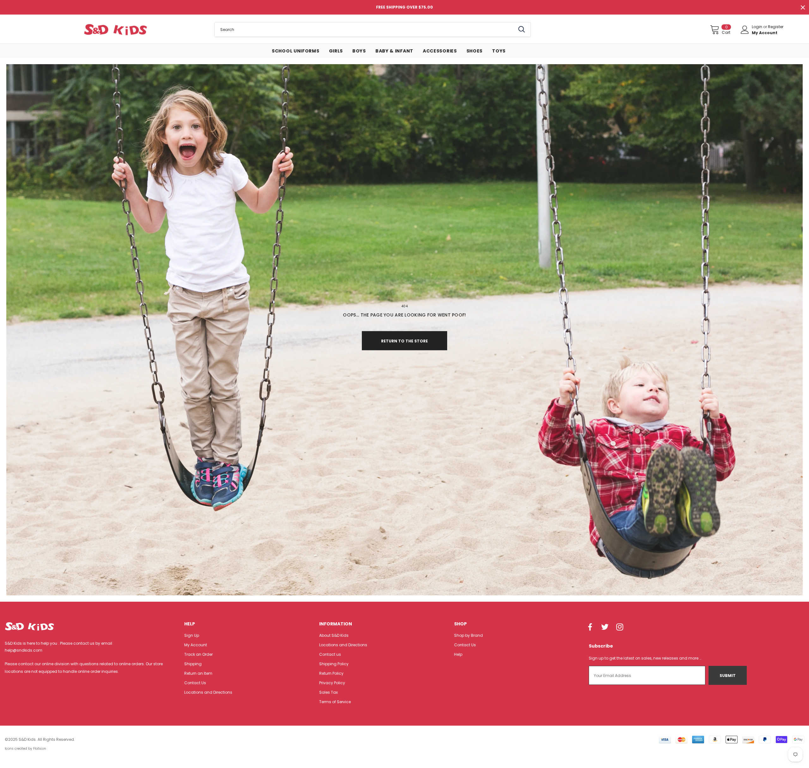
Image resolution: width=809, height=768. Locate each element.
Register (775, 26)
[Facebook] (590, 627)
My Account (764, 32)
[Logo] (115, 29)
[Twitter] (605, 627)
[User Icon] (744, 30)
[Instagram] (619, 627)
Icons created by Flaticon (25, 748)
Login (757, 26)
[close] (803, 7)
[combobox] (364, 29)
